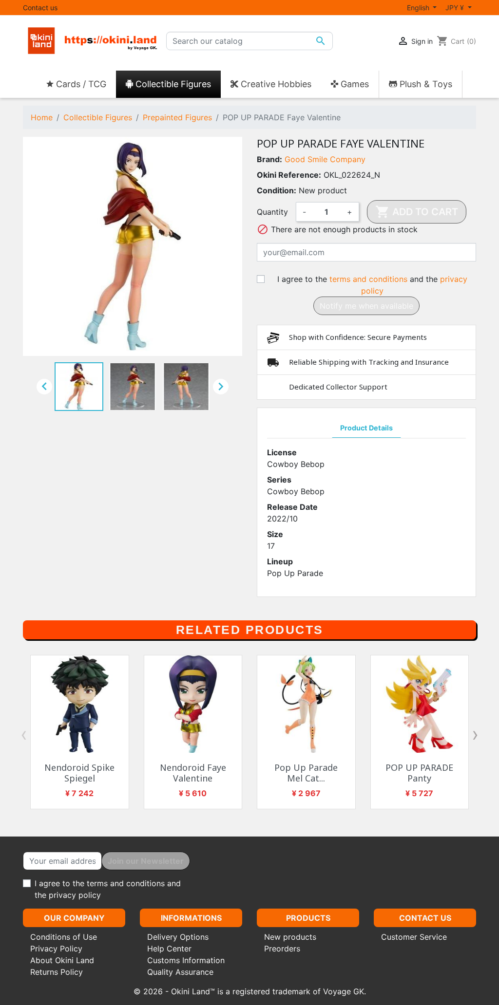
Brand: (269, 159)
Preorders (282, 948)
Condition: (276, 190)
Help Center (169, 948)
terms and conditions (368, 279)
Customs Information (186, 960)
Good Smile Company (325, 159)
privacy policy (75, 895)
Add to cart (416, 212)
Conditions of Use (63, 937)
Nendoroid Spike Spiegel (79, 773)
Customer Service (414, 937)
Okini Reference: (289, 175)
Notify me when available (366, 306)
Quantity (272, 212)
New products (290, 937)
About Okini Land (62, 960)
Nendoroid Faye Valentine (193, 773)
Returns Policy (56, 972)
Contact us (40, 7)
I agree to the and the (372, 285)
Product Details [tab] (366, 428)
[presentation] (23, 734)
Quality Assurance (180, 972)
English (419, 7)
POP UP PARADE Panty (419, 773)
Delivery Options (178, 937)
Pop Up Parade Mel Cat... (306, 773)
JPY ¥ (455, 7)
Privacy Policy (56, 948)
